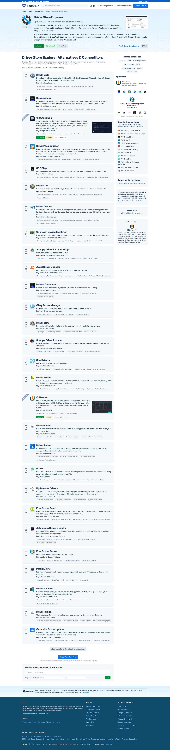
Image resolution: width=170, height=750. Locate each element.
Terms (45, 744)
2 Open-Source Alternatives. (36, 64)
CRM (129, 60)
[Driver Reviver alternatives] (32, 589)
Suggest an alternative (68, 657)
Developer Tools (40, 736)
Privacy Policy (35, 744)
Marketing (50, 739)
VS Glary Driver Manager (130, 149)
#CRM (45, 68)
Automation (121, 60)
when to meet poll (106, 744)
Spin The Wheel (85, 744)
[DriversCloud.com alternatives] (32, 285)
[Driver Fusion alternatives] (32, 612)
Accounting (60, 739)
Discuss (49, 722)
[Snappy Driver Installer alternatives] (32, 341)
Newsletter (90, 725)
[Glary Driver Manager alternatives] (32, 306)
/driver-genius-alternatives (33, 204)
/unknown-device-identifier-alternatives (38, 230)
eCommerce (70, 739)
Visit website (39, 46)
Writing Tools (85, 739)
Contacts (41, 722)
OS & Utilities (129, 65)
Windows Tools (132, 72)
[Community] (94, 6)
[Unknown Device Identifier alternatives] (32, 232)
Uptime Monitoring (128, 68)
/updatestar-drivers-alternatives (35, 486)
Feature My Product (124, 6)
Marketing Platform (139, 60)
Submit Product (140, 6)
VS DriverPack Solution (129, 143)
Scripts (138, 64)
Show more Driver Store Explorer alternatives (68, 649)
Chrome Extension (92, 713)
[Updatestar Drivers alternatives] (32, 489)
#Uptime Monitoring (56, 68)
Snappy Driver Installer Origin (46, 40)
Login (146, 1)
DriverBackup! (70, 40)
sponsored (86, 692)
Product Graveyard (125, 719)
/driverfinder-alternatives (33, 423)
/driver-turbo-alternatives (33, 375)
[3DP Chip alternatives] (32, 169)
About (55, 722)
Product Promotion (29, 722)
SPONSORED (25, 117)
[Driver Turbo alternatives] (32, 378)
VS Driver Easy (126, 140)
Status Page (62, 46)
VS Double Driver (127, 171)
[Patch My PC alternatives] (32, 569)
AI (23, 736)
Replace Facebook (124, 710)
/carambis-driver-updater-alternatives (37, 627)
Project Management (98, 739)
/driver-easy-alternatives (33, 72)
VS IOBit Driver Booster (129, 168)
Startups (46, 1)
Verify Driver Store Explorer (129, 46)
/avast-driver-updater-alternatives (36, 265)
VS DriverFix (125, 159)
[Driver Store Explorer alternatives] (26, 20)
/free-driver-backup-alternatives (36, 549)
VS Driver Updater (128, 156)
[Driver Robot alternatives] (32, 446)
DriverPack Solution (58, 37)
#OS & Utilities (27, 68)
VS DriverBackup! (127, 146)
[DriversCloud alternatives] (32, 98)
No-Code (28, 736)
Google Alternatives (125, 713)
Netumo (131, 230)
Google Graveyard (124, 722)
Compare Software (93, 710)
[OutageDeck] (32, 118)
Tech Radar (122, 706)
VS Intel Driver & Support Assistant (128, 163)
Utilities (139, 68)
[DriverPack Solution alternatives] (32, 146)
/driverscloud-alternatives (33, 96)
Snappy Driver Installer (137, 37)
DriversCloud (39, 37)
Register (140, 1)
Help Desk (31, 739)
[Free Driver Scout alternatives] (32, 509)
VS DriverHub (126, 153)
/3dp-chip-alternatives (32, 166)
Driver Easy (135, 34)
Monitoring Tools (114, 739)
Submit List (90, 722)
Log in (27, 678)
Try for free (40, 417)
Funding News (91, 719)
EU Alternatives (125, 198)
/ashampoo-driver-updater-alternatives (38, 526)
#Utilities (38, 68)
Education (133, 739)
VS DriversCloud (127, 137)
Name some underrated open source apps (131, 183)
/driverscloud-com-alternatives (35, 282)
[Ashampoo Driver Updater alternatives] (32, 529)
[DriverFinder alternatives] (32, 426)
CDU (32, 630)
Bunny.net (63, 744)
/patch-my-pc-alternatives (33, 566)
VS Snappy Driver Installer (130, 131)
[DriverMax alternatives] (32, 186)
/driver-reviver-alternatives (33, 586)
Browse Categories (93, 706)
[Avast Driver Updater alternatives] (32, 267)
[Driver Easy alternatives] (32, 75)
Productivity (40, 739)
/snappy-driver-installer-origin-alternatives (39, 247)
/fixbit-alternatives (30, 466)
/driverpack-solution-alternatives (36, 144)
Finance (125, 739)
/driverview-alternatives (32, 320)
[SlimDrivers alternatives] (32, 361)
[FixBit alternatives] (32, 469)
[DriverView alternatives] (32, 323)
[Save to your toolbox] (26, 27)
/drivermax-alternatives (32, 183)
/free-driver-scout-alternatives (35, 506)
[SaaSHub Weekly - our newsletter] (90, 6)
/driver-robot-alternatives (33, 443)
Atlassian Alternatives (125, 716)
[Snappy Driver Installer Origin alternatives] (32, 250)
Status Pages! (91, 716)
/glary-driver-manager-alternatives (36, 303)
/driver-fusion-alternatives (33, 609)
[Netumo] (32, 398)
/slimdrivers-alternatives (33, 358)
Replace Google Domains (127, 725)
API (60, 722)
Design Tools (52, 736)
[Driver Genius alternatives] (32, 207)
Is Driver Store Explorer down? (132, 213)
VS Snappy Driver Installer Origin (133, 134)
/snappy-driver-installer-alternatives (37, 338)
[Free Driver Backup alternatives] (32, 552)
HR (77, 739)
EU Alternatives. (53, 64)
